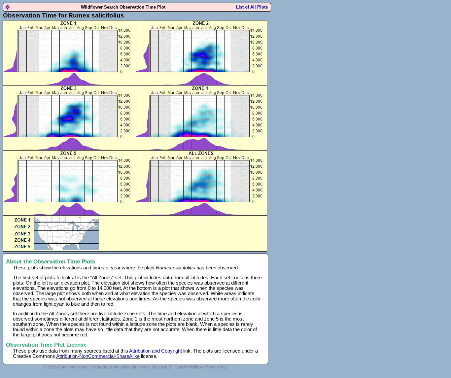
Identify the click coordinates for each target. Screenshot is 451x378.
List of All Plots (252, 7)
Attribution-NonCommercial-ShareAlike (98, 356)
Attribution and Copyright (155, 351)
